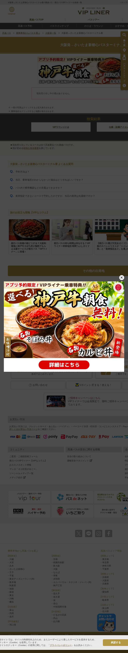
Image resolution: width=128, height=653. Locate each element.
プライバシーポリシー (61, 645)
